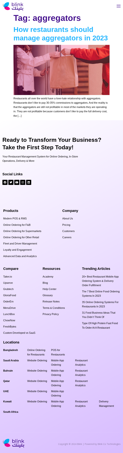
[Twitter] (10, 182)
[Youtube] (16, 182)
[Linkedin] (28, 182)
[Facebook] (5, 182)
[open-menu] (119, 6)
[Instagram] (22, 182)
